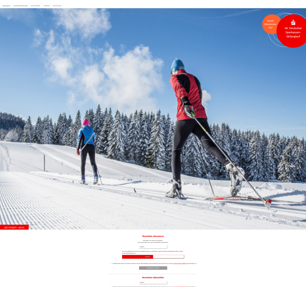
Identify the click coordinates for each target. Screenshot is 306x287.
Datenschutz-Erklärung (180, 263)
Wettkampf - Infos (14, 227)
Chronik (47, 6)
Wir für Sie (57, 6)
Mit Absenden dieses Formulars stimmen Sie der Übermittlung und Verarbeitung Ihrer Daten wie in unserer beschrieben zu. (154, 263)
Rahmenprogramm (20, 6)
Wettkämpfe (35, 6)
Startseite (6, 6)
